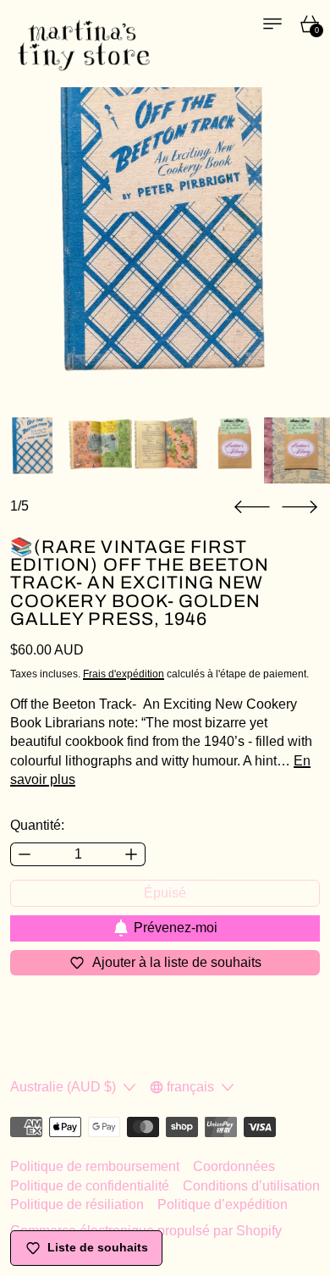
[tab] (33, 450)
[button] (252, 507)
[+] (132, 854)
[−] (24, 854)
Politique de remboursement (94, 1166)
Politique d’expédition (222, 1204)
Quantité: (37, 825)
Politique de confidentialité (89, 1186)
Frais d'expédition (123, 674)
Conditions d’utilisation (251, 1186)
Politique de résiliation (77, 1204)
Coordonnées (234, 1166)
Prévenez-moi (175, 927)
